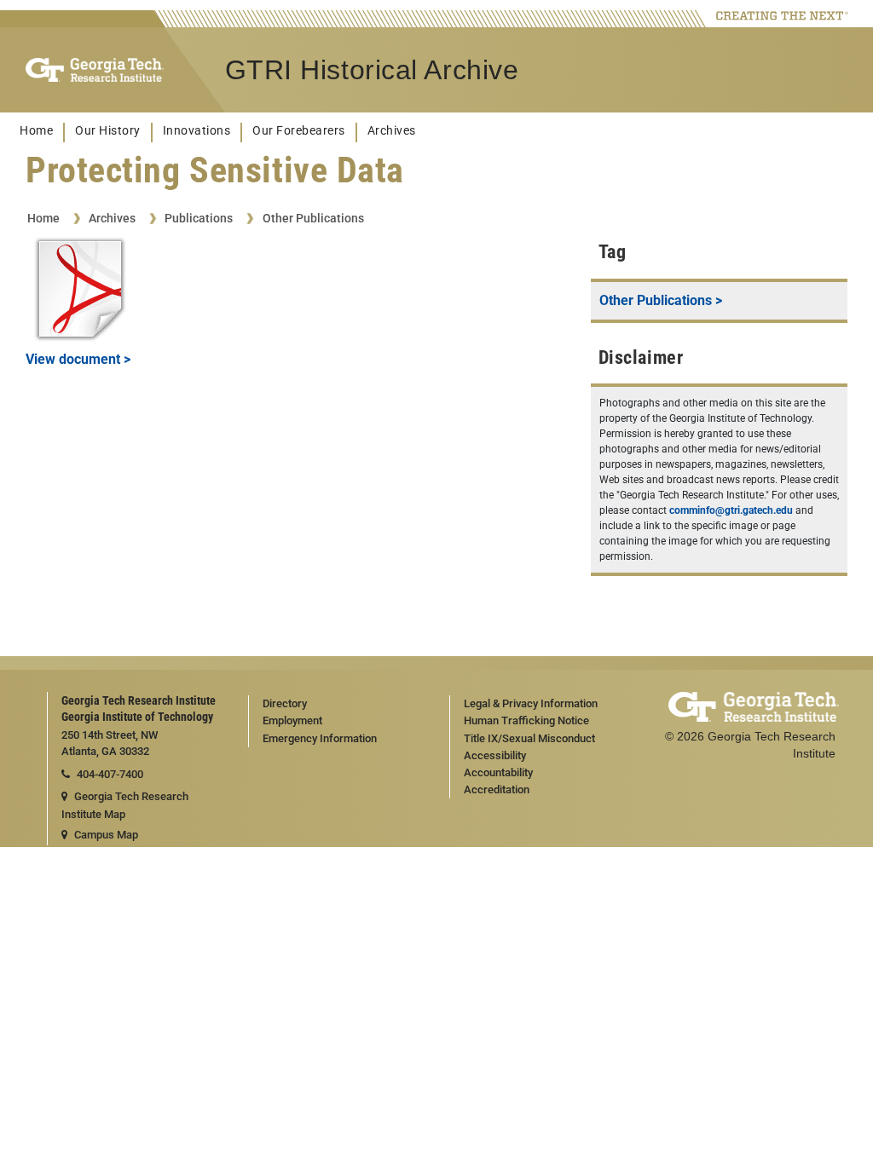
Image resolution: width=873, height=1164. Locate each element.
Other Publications (313, 218)
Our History (108, 131)
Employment (292, 720)
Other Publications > (660, 300)
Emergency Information (320, 738)
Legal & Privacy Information (531, 703)
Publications (199, 218)
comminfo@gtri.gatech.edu (731, 510)
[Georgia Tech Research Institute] (95, 70)
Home (36, 131)
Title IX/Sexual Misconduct (529, 738)
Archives (391, 131)
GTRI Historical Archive (372, 70)
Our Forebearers (298, 131)
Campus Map (106, 834)
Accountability (498, 772)
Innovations (197, 131)
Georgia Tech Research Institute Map (124, 805)
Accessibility (495, 755)
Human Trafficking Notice (526, 720)
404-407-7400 (110, 774)
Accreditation (496, 789)
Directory (285, 703)
